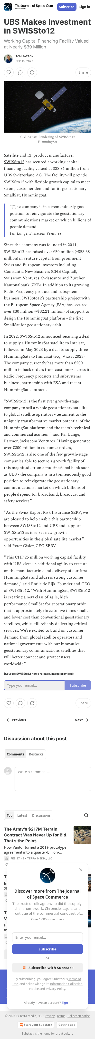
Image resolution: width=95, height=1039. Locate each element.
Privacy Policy (55, 988)
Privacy (50, 1016)
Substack (28, 1033)
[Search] (86, 815)
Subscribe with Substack (51, 967)
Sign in (84, 7)
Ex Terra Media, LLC (38, 858)
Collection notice (78, 1016)
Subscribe (67, 7)
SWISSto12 (14, 162)
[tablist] (25, 754)
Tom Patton (24, 56)
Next (79, 720)
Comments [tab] (15, 754)
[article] (47, 847)
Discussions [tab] (41, 815)
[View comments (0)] (20, 72)
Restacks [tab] (36, 754)
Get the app (67, 1025)
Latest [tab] (22, 815)
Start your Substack (38, 1025)
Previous (19, 720)
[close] (81, 870)
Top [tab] (9, 815)
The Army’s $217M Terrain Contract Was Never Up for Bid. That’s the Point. (35, 835)
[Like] (9, 72)
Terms (61, 1016)
